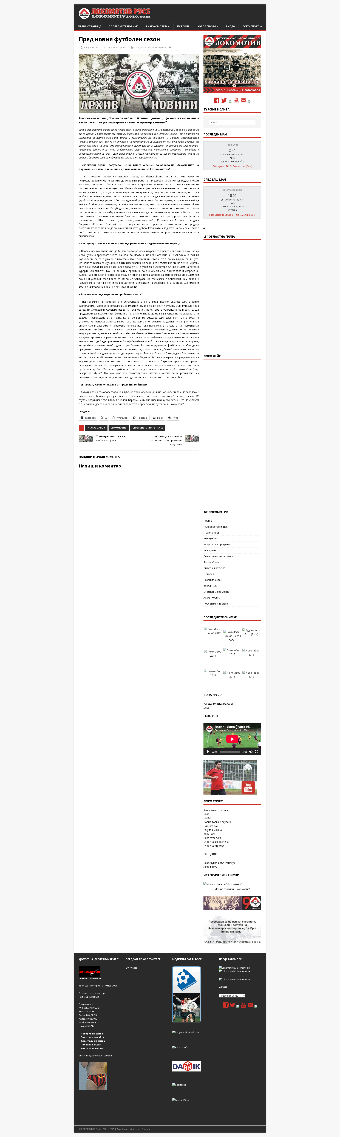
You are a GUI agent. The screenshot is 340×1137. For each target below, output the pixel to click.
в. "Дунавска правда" (116, 47)
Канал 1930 (210, 586)
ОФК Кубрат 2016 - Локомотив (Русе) (232, 166)
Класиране (209, 550)
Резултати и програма (216, 544)
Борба (207, 818)
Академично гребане (216, 810)
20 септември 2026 (232, 190)
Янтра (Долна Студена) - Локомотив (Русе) (232, 215)
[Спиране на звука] (251, 751)
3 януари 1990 (91, 47)
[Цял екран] (256, 751)
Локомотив (118, 427)
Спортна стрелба (213, 845)
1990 (136, 47)
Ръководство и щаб (215, 526)
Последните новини (123, 26)
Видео (230, 26)
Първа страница (89, 26)
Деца (206, 707)
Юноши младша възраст (218, 703)
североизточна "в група (148, 427)
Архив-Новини (148, 47)
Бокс (206, 814)
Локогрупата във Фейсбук (219, 862)
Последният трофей (215, 603)
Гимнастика (210, 826)
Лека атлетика (212, 838)
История (183, 26)
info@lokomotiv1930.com (99, 1055)
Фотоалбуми (206, 26)
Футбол (162, 47)
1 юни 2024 (232, 145)
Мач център (210, 538)
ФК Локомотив (156, 26)
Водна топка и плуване (217, 822)
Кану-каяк (209, 833)
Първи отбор (211, 532)
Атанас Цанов (96, 427)
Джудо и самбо (212, 830)
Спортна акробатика (216, 841)
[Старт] (208, 751)
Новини (207, 520)
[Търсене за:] (232, 122)
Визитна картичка (214, 568)
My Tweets (131, 967)
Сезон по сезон (212, 580)
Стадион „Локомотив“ (216, 591)
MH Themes (144, 1129)
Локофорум (210, 866)
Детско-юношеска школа (218, 556)
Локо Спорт (250, 26)
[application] (232, 739)
